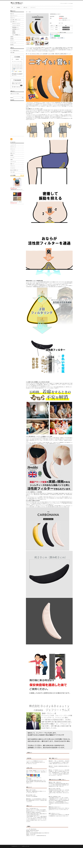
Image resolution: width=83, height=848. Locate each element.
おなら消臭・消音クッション (15, 19)
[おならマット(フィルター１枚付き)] (17, 196)
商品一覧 (11, 13)
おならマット (12, 17)
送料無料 (13, 32)
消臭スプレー (12, 153)
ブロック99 (12, 172)
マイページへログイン (64, 3)
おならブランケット (13, 15)
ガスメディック (13, 146)
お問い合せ (25, 7)
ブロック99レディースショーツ (15, 187)
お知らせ (12, 47)
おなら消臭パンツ (13, 21)
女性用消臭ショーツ (15, 29)
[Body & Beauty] (16, 5)
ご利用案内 (18, 7)
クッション (12, 157)
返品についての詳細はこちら (55, 34)
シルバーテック (13, 161)
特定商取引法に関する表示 (26, 846)
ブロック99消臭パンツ (16, 34)
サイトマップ (33, 7)
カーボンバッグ (13, 42)
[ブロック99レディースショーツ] (17, 182)
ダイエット (12, 40)
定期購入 (13, 31)
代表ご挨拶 (12, 52)
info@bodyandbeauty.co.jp (41, 835)
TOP (12, 7)
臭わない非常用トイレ (14, 170)
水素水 (11, 159)
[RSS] (11, 139)
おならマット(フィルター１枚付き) (16, 201)
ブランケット (12, 165)
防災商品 (11, 44)
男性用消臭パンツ (15, 27)
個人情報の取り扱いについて (16, 846)
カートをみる (71, 3)
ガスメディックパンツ (16, 23)
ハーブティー (12, 151)
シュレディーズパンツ (16, 25)
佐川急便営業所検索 (59, 801)
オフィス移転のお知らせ (14, 50)
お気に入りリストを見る (14, 93)
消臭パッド (12, 163)
